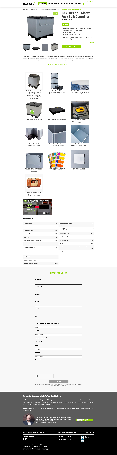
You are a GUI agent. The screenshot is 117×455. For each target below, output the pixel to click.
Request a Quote (84, 420)
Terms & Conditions (33, 432)
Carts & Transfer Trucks (40, 449)
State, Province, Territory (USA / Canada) (47, 323)
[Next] (56, 13)
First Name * (38, 279)
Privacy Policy (42, 432)
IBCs (48, 449)
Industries (56, 3)
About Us (25, 432)
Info (72, 3)
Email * (37, 309)
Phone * (37, 301)
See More (92, 42)
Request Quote (71, 46)
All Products (42, 3)
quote (29, 410)
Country (37, 330)
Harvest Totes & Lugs (28, 448)
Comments (38, 360)
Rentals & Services (65, 3)
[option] (40, 26)
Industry (37, 352)
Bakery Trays (45, 448)
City (36, 316)
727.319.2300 (90, 1)
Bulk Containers (34, 9)
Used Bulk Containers (28, 449)
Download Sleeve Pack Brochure (58, 65)
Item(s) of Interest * (41, 338)
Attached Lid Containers (43, 446)
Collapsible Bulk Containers (29, 446)
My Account (78, 3)
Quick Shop (50, 3)
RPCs (41, 444)
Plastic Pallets (26, 444)
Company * (38, 294)
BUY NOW (65, 24)
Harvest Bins (37, 448)
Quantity (37, 345)
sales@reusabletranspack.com (68, 432)
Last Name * (38, 287)
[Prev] (54, 13)
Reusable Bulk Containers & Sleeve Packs (50, 9)
